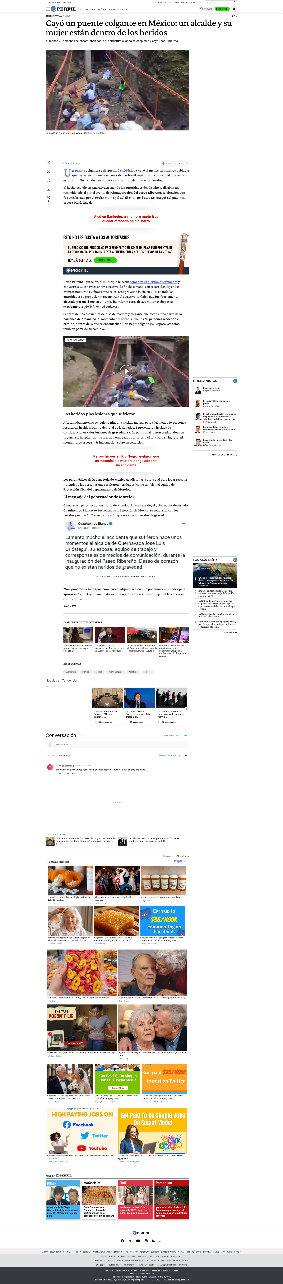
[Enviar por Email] (48, 189)
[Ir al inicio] (63, 9)
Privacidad (142, 1265)
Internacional (99, 1252)
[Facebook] (122, 1241)
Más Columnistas (223, 455)
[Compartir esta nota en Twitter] (48, 171)
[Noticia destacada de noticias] (63, 1183)
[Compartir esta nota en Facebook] (48, 162)
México (129, 170)
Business (158, 2)
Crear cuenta (181, 735)
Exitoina (206, 1252)
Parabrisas (142, 1256)
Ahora (45, 1252)
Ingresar (207, 9)
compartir (171, 773)
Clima (109, 1252)
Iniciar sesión (168, 735)
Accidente (133, 672)
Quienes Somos (115, 1265)
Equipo (151, 1265)
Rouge (151, 1256)
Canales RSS (101, 1265)
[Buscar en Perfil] (235, 2)
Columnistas (205, 381)
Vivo (223, 1252)
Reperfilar (144, 1252)
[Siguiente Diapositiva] (186, 709)
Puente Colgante (115, 672)
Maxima (185, 1261)
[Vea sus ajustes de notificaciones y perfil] (234, 9)
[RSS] (153, 1241)
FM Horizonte (176, 1256)
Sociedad (122, 9)
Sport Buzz (166, 1261)
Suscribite (222, 9)
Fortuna (131, 1256)
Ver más (229, 632)
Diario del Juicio (234, 1252)
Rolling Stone (153, 1261)
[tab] (59, 755)
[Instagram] (146, 1241)
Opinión (112, 9)
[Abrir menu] (48, 9)
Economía (77, 1252)
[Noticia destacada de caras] (135, 1183)
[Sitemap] (160, 1241)
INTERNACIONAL (54, 16)
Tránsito (183, 1265)
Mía (157, 1256)
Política (101, 9)
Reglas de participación (167, 1265)
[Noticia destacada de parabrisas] (171, 1183)
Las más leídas (206, 560)
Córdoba (134, 1252)
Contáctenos (129, 1265)
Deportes (118, 1252)
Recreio (176, 1261)
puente (79, 170)
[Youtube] (138, 1241)
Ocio (126, 1252)
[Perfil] (64, 1176)
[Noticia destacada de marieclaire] (99, 1183)
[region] (117, 795)
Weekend (121, 1256)
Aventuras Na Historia (135, 1261)
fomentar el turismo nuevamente (153, 282)
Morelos (85, 672)
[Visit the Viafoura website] (182, 856)
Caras (176, 2)
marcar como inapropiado (181, 775)
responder (60, 773)
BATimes (164, 1256)
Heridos (147, 672)
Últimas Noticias (86, 9)
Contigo (119, 1261)
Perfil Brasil (196, 2)
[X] (130, 1241)
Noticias (167, 2)
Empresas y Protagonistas (173, 1252)
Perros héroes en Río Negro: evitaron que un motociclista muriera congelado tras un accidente (126, 460)
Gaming (216, 1252)
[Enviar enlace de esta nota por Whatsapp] (48, 180)
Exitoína (185, 2)
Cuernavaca (71, 672)
